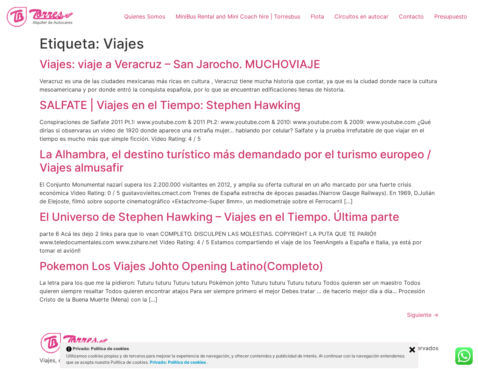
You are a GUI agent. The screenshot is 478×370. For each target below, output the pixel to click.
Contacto (411, 16)
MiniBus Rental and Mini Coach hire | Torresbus (238, 16)
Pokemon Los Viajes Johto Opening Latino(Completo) (181, 266)
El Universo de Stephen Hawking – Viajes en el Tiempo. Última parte (219, 217)
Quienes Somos (144, 16)
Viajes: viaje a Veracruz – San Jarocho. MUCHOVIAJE (180, 64)
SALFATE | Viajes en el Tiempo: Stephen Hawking (170, 105)
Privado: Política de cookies (178, 362)
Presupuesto (450, 16)
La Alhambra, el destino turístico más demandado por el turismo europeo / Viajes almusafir (235, 160)
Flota (317, 16)
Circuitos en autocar (361, 16)
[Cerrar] (412, 350)
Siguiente (422, 314)
